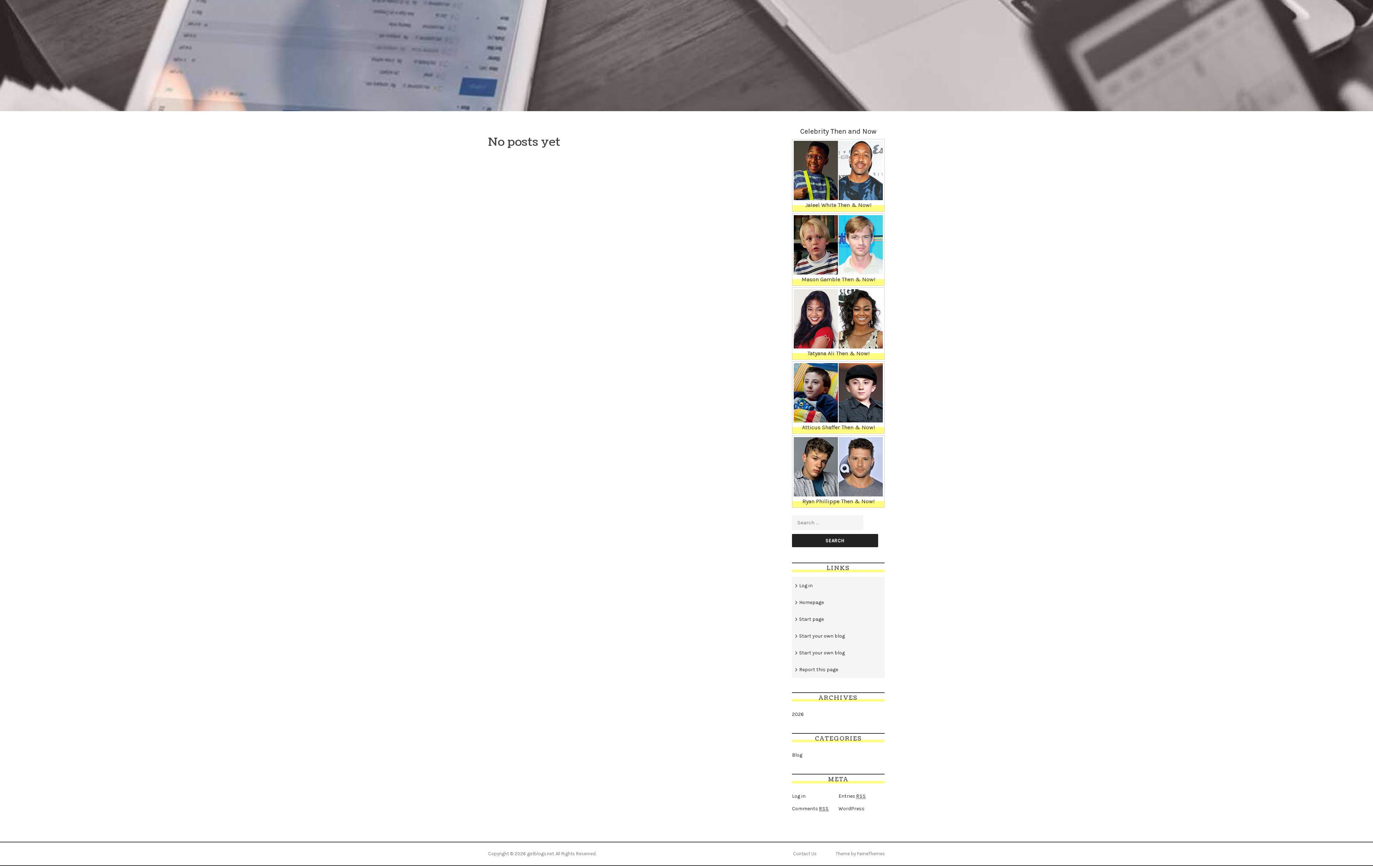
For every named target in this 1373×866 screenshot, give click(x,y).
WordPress (851, 809)
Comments (810, 809)
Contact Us (805, 853)
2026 (798, 714)
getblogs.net (540, 853)
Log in (806, 586)
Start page (811, 619)
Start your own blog (822, 636)
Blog (797, 755)
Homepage (811, 602)
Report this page (818, 670)
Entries (852, 796)
